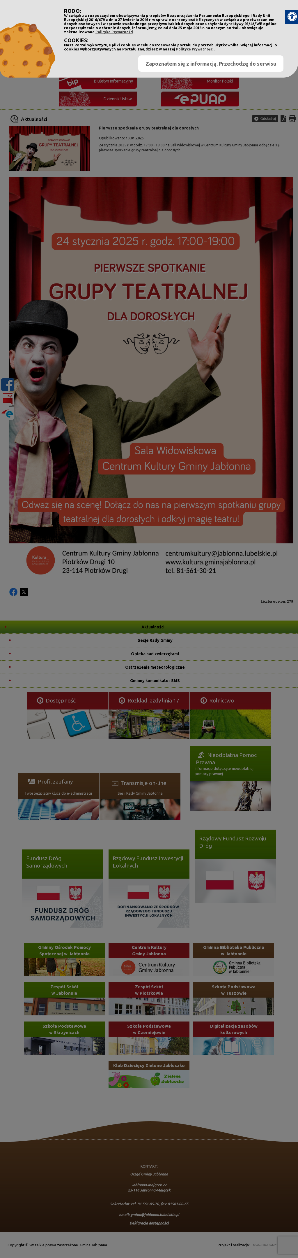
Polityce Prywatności (195, 49)
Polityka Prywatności (114, 32)
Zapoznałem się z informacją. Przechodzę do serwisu (211, 63)
